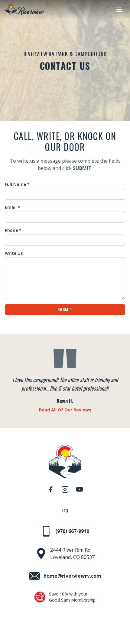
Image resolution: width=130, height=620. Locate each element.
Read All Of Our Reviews (65, 410)
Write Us (14, 253)
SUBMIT (64, 309)
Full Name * (17, 184)
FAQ (65, 511)
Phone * (13, 230)
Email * (12, 207)
